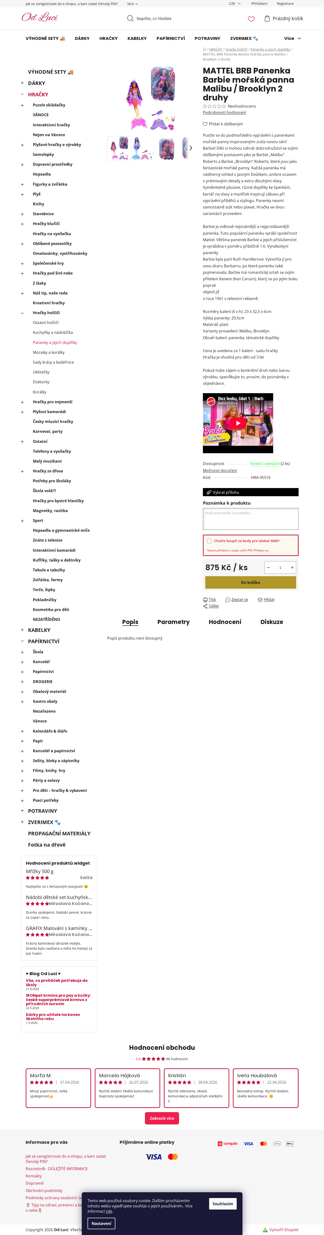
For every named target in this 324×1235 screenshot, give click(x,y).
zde (109, 1211)
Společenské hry (48, 263)
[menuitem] (45, 38)
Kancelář (41, 661)
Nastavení (101, 1223)
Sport (38, 520)
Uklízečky (41, 372)
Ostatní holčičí (46, 322)
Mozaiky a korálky (49, 352)
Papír (38, 741)
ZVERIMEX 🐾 (44, 822)
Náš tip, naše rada (50, 293)
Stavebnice (43, 213)
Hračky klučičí (46, 223)
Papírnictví (43, 671)
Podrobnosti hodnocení (224, 112)
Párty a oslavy (46, 780)
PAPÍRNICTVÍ (43, 641)
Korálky (39, 392)
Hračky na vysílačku (52, 233)
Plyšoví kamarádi (49, 411)
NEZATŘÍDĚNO (46, 619)
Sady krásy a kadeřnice (53, 362)
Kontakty (34, 1176)
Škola (38, 651)
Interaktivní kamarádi (54, 550)
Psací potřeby (46, 800)
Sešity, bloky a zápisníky (56, 760)
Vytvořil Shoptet (284, 1229)
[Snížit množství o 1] (268, 568)
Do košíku (250, 582)
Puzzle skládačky (49, 105)
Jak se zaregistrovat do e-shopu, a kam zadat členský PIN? (72, 3)
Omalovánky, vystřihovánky (60, 253)
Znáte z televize (47, 540)
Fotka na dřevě (46, 844)
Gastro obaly (45, 701)
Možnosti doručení (220, 470)
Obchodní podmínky (44, 1190)
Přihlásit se (261, 550)
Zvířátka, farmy (48, 579)
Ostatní (40, 441)
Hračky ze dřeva (48, 471)
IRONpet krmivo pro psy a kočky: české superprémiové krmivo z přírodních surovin (58, 999)
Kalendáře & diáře (50, 731)
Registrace (285, 3)
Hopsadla (42, 174)
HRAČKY (38, 94)
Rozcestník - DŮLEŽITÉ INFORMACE (57, 1168)
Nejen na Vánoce (49, 134)
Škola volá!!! (44, 490)
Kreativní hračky (49, 303)
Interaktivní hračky (51, 125)
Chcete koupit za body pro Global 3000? (246, 540)
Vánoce (40, 721)
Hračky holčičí (46, 312)
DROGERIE (43, 681)
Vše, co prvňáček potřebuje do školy (57, 982)
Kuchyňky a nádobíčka (53, 332)
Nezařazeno (44, 711)
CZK (232, 3)
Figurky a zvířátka (50, 184)
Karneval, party (48, 431)
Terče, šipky (44, 589)
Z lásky (39, 283)
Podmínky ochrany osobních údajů (57, 1197)
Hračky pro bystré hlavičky (58, 500)
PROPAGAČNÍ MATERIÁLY (59, 833)
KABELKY (39, 630)
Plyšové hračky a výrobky (57, 144)
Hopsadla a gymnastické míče (61, 530)
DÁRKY (36, 83)
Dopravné (35, 1183)
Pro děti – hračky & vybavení (60, 790)
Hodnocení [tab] (225, 622)
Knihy (38, 204)
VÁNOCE (41, 114)
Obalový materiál (49, 691)
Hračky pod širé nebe (53, 273)
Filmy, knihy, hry (49, 770)
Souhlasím (223, 1203)
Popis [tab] (130, 622)
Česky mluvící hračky (53, 421)
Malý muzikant (47, 461)
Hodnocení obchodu (162, 1047)
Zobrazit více (162, 1118)
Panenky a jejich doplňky (55, 342)
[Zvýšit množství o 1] (292, 568)
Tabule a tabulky (49, 570)
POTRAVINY (42, 810)
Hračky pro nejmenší (52, 401)
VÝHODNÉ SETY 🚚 (51, 71)
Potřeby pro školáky (52, 480)
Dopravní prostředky (52, 164)
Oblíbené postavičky (52, 243)
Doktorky (41, 382)
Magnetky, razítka (50, 510)
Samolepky (43, 154)
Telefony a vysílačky (52, 451)
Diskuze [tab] (272, 622)
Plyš (37, 194)
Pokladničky (44, 599)
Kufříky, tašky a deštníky (57, 560)
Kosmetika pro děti (51, 609)
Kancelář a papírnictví (54, 750)
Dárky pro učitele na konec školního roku (53, 1017)
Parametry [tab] (174, 622)
